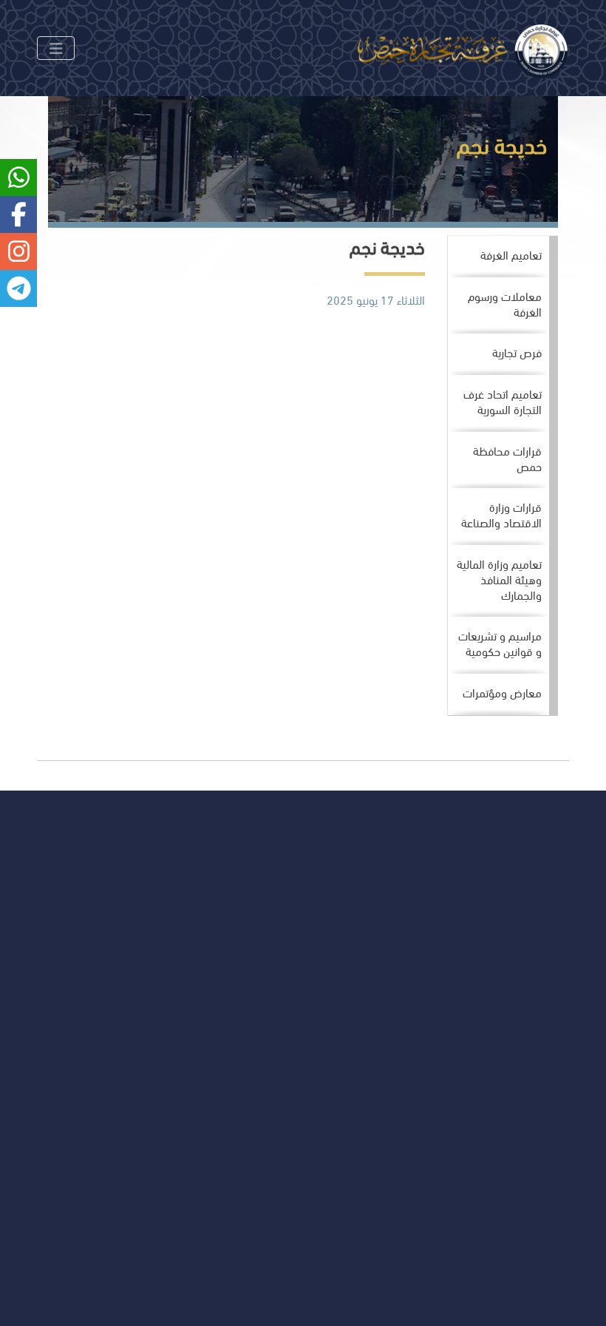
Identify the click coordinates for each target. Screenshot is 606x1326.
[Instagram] (89, 999)
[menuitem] (498, 256)
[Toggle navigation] (56, 48)
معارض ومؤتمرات (502, 691)
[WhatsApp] (57, 999)
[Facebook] (120, 999)
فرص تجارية (517, 351)
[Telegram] (25, 999)
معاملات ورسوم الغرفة (505, 303)
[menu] (503, 476)
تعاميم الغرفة (511, 254)
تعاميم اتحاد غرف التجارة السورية (502, 401)
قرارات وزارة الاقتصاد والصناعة (501, 514)
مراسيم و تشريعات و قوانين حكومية (500, 642)
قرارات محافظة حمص (507, 458)
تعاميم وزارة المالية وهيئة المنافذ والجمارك (499, 579)
